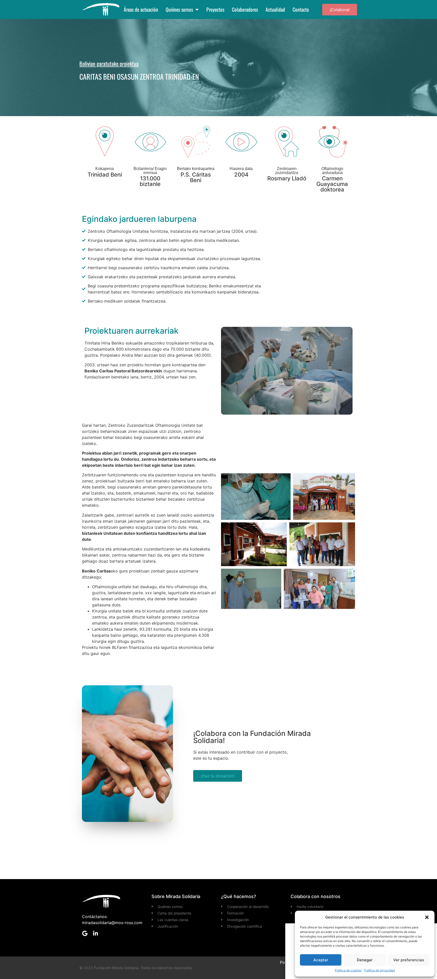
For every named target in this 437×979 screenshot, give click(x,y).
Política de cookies (348, 970)
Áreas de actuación (141, 9)
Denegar (365, 959)
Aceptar (320, 959)
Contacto (301, 9)
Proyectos (215, 9)
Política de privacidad (379, 970)
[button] (426, 917)
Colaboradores (245, 9)
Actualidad (275, 9)
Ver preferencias (408, 959)
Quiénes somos (179, 9)
